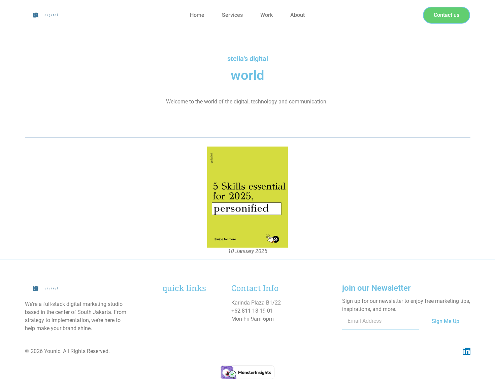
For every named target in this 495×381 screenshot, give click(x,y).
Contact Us (176, 329)
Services (232, 15)
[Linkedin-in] (466, 351)
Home (197, 15)
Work (266, 15)
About (297, 15)
